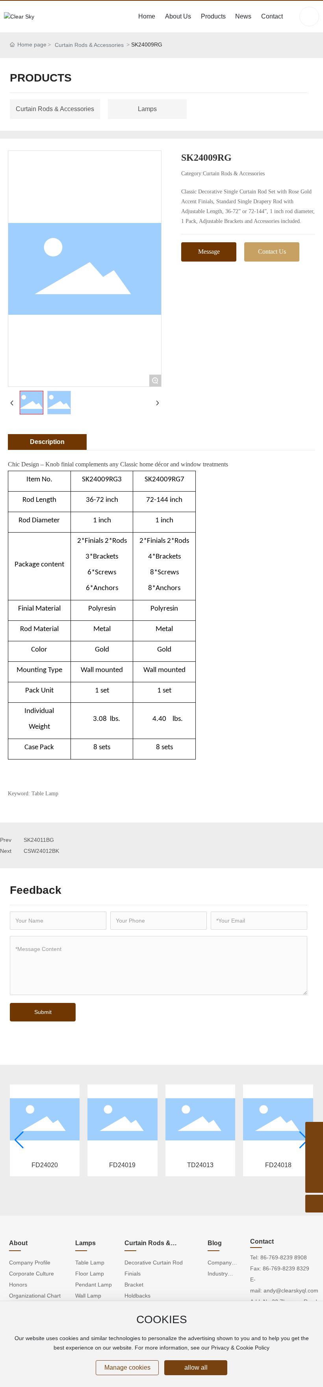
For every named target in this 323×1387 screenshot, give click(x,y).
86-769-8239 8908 (283, 1257)
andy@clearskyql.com (291, 1290)
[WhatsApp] (314, 1131)
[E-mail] (314, 1166)
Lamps (147, 109)
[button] (19, 1140)
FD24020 (45, 1165)
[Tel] (314, 1148)
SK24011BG (39, 840)
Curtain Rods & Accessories (89, 45)
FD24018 (278, 1165)
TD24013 (200, 1165)
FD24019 (122, 1165)
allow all (196, 1367)
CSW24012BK (41, 851)
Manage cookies (127, 1367)
